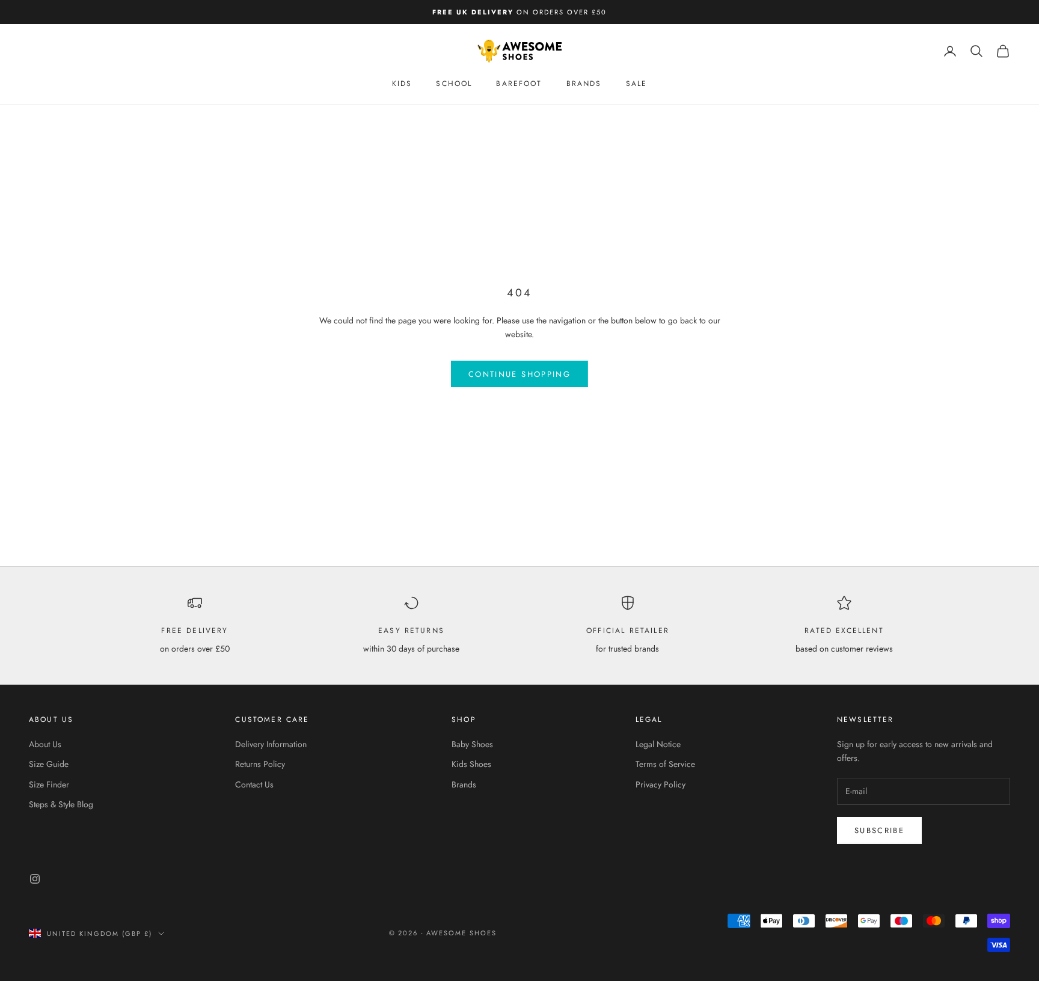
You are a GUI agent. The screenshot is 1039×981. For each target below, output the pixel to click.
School (454, 83)
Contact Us (254, 784)
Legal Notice (658, 744)
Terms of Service (665, 764)
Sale (637, 83)
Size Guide (49, 764)
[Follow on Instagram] (35, 879)
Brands (584, 83)
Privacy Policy (660, 784)
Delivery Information (271, 744)
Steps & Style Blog (61, 804)
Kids (402, 83)
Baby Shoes (472, 744)
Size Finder (49, 784)
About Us (45, 744)
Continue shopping (519, 374)
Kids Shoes (471, 764)
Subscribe (879, 830)
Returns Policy (260, 764)
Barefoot (519, 83)
